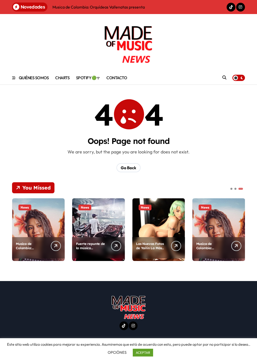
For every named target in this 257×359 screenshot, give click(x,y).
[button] (240, 229)
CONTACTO (116, 77)
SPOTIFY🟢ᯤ (88, 77)
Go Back (128, 167)
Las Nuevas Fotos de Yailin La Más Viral (150, 248)
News (25, 207)
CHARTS (62, 77)
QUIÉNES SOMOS (34, 77)
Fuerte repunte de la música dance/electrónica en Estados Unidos (90, 250)
